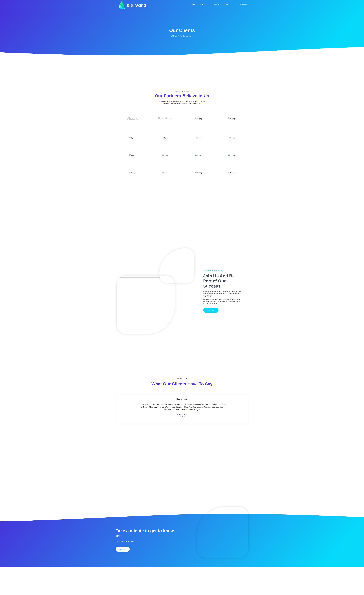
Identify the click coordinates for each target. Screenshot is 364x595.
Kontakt (226, 4)
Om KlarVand (215, 4)
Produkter (203, 4)
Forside (193, 4)
